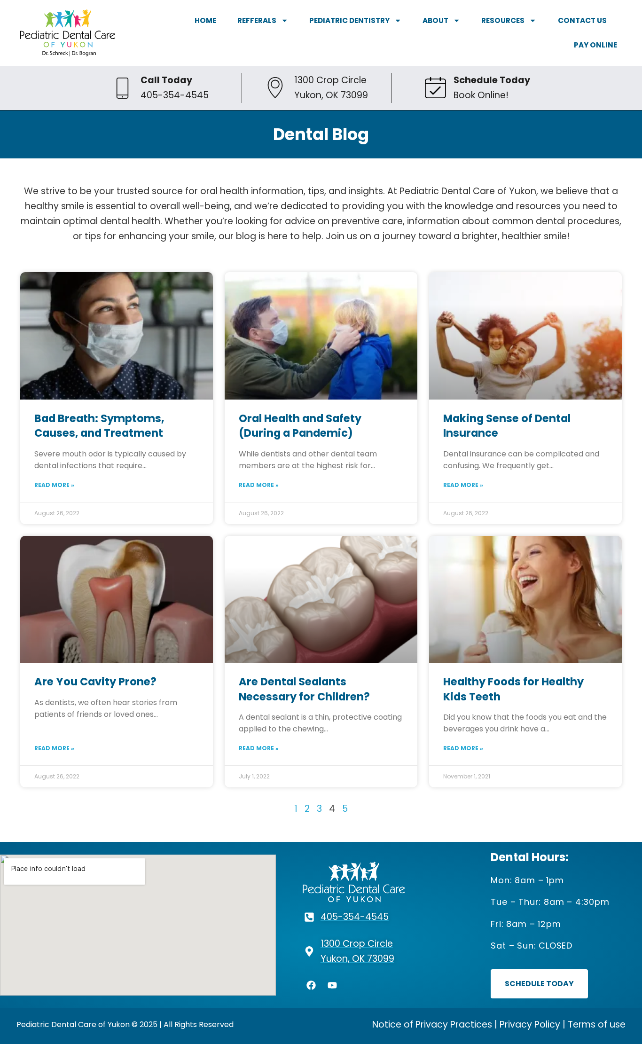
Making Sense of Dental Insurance (507, 425)
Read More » (54, 485)
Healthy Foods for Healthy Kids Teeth (513, 689)
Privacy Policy (530, 1024)
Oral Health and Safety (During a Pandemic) (300, 425)
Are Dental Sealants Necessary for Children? (304, 689)
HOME (205, 20)
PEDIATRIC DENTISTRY (349, 20)
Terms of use (597, 1024)
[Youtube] (332, 985)
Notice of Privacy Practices (432, 1024)
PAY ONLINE (595, 45)
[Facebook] (311, 985)
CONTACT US (582, 20)
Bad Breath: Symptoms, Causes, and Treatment (99, 425)
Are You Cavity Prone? (95, 681)
